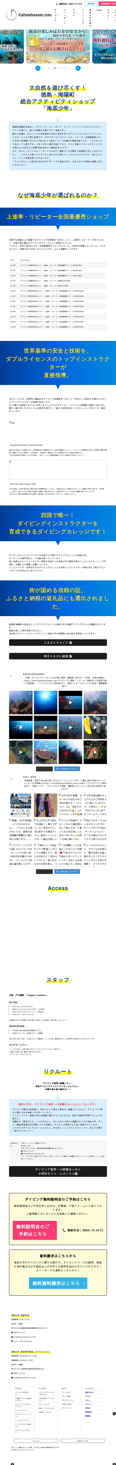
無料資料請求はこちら (56, 1283)
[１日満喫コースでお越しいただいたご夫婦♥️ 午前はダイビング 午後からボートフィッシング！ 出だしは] (70, 855)
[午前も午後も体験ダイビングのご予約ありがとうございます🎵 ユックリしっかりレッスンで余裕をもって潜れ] (21, 702)
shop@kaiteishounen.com (33, 1153)
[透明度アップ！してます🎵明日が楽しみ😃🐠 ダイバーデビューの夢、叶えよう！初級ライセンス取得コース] (70, 702)
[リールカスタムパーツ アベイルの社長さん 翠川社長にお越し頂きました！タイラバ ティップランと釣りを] (95, 855)
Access (99, 10)
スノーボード (64, 16)
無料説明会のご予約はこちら (33, 1230)
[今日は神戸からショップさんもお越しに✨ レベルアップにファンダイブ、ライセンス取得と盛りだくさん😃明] (95, 727)
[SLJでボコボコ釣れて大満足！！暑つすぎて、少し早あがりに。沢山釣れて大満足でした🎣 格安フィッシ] (45, 830)
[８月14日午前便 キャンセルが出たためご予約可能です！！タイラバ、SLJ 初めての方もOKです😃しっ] (70, 805)
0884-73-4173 (28, 1151)
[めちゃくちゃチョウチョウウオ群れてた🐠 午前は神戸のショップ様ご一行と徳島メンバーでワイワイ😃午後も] (70, 727)
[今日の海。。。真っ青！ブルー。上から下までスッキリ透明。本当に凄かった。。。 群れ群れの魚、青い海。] (45, 702)
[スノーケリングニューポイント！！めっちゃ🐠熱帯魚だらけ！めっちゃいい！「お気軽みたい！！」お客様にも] (45, 727)
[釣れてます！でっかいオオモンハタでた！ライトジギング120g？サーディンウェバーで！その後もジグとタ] (95, 830)
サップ (74, 12)
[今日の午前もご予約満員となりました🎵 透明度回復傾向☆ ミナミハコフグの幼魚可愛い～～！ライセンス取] (21, 752)
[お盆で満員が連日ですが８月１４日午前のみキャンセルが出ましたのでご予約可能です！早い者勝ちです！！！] (45, 752)
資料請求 (91, 3)
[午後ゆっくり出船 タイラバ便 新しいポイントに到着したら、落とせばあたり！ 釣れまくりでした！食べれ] (45, 855)
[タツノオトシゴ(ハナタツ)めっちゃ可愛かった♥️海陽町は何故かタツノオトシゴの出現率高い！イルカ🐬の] (95, 752)
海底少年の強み (90, 18)
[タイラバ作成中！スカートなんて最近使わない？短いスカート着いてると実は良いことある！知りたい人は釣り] (70, 830)
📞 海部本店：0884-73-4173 (69, 3)
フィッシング (83, 16)
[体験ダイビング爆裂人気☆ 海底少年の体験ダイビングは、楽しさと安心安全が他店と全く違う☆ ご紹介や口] (95, 702)
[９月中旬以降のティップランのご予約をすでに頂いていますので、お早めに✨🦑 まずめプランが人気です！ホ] (95, 805)
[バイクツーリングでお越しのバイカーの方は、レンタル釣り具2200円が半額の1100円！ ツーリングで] (21, 855)
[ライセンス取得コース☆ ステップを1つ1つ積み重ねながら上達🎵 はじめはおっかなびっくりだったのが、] (70, 752)
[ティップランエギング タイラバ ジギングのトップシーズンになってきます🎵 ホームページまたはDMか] (21, 805)
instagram (27, 1341)
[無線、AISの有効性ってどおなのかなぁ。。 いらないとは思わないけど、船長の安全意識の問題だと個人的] (21, 830)
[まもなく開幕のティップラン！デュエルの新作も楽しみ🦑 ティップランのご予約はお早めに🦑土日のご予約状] (45, 805)
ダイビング (55, 15)
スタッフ (108, 14)
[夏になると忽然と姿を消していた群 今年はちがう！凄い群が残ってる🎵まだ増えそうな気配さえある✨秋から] (21, 727)
